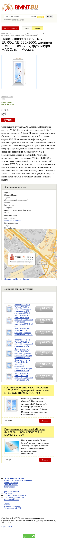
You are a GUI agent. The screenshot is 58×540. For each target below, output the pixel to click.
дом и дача (34, 9)
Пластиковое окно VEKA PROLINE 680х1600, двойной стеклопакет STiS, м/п (23, 332)
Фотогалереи (9, 487)
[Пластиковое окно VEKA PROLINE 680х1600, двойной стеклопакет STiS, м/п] (9, 336)
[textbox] (24, 16)
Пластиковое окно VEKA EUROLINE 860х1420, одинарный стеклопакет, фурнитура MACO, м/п (23, 320)
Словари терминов (12, 506)
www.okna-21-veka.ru (12, 220)
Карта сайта (6, 526)
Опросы (7, 504)
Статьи (26, 28)
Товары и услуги (11, 483)
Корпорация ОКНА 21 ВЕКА (7, 103)
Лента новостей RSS (13, 508)
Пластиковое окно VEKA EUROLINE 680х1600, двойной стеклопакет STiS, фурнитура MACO (22, 309)
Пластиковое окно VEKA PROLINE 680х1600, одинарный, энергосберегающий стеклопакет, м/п (23, 365)
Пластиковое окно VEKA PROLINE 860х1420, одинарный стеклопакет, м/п (23, 376)
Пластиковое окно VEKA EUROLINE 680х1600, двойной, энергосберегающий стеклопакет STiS (23, 353)
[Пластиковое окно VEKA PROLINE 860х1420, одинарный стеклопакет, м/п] (9, 380)
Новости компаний (11, 500)
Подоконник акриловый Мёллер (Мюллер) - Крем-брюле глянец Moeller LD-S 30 (24, 432)
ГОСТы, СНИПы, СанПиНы (15, 495)
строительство (19, 9)
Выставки (8, 493)
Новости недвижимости (14, 497)
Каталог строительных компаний (18, 480)
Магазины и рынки (11, 491)
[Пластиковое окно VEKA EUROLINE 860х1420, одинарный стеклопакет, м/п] (9, 347)
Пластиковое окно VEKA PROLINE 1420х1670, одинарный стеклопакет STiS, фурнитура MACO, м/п (27, 390)
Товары (37, 28)
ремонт (27, 9)
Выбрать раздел (10, 28)
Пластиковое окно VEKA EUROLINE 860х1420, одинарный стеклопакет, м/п (23, 343)
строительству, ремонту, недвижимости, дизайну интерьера (27, 520)
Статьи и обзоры (11, 485)
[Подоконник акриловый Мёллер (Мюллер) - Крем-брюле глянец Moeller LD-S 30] (12, 453)
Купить (8, 120)
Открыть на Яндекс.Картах (16, 279)
